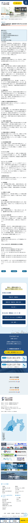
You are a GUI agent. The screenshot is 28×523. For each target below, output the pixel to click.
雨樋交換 (16, 486)
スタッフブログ (18, 500)
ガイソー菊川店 (14, 388)
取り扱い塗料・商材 (5, 499)
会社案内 (8, 513)
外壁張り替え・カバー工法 (6, 487)
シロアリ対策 (17, 489)
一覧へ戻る (14, 271)
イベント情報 (18, 497)
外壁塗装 (3, 486)
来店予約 (22, 513)
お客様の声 (4, 508)
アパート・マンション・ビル (19, 491)
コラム (6, 19)
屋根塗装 (3, 489)
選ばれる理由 (4, 500)
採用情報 (12, 513)
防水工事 (13, 307)
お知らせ (17, 499)
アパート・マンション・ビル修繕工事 (13, 317)
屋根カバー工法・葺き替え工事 (6, 491)
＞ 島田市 (3, 436)
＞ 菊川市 (3, 434)
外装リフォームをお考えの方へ (6, 502)
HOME (2, 19)
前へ (4, 271)
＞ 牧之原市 (3, 438)
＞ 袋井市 (3, 435)
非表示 (4, 30)
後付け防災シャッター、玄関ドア (20, 487)
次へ (24, 271)
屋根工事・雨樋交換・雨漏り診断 (13, 302)
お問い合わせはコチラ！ (6, 247)
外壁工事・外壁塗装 (13, 297)
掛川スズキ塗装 (14, 377)
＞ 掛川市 (3, 433)
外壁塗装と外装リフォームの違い (7, 505)
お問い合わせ (17, 3)
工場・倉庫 (13, 322)
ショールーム (4, 507)
